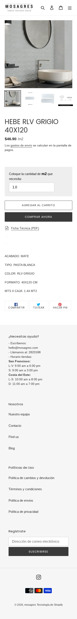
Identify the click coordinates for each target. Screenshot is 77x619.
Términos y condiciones (25, 489)
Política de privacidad (23, 511)
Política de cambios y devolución (31, 478)
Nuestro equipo (19, 414)
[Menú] (69, 7)
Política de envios (21, 500)
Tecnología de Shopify (50, 604)
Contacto (15, 425)
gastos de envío (21, 145)
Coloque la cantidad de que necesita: (31, 176)
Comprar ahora (38, 217)
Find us (14, 437)
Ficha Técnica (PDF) (25, 228)
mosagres (30, 604)
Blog (12, 448)
